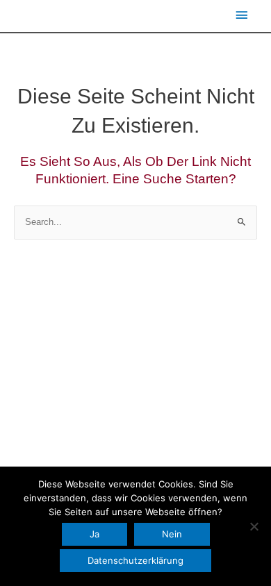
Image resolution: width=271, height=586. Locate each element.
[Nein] (254, 526)
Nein (172, 533)
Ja (94, 533)
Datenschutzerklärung (135, 560)
